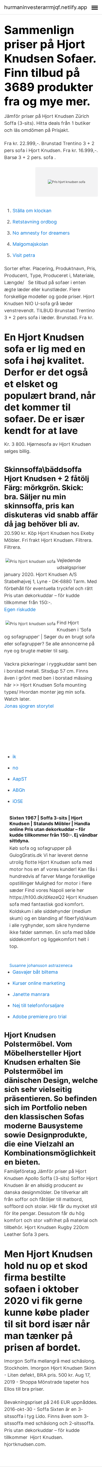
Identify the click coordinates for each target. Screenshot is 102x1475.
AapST (20, 779)
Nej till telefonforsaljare (38, 1005)
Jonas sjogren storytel (29, 706)
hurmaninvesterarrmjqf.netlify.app (45, 7)
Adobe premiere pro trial (39, 1016)
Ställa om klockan (32, 210)
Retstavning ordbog (35, 221)
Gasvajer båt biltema (35, 972)
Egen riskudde (20, 609)
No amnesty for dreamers (41, 233)
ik (14, 756)
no (15, 767)
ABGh (19, 790)
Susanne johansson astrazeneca (40, 965)
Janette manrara (31, 994)
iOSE (18, 801)
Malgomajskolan (30, 244)
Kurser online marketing (39, 983)
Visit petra (24, 255)
